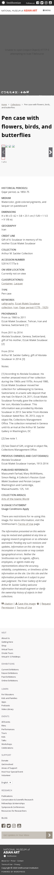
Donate (5, 760)
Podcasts (6, 705)
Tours (4, 733)
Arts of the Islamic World (15, 499)
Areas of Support (9, 768)
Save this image (27, 603)
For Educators (8, 694)
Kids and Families (9, 698)
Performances (8, 729)
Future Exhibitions (10, 673)
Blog (4, 817)
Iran (15, 307)
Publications (7, 796)
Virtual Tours (7, 649)
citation (8, 603)
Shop (4, 645)
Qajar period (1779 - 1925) (33, 307)
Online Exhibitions (10, 680)
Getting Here (7, 642)
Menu (48, 10)
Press (13, 861)
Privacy (17, 864)
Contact (20, 861)
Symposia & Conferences (13, 807)
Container (7, 283)
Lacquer (18, 283)
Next (50, 152)
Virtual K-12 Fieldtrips (11, 656)
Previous (3, 152)
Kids (3, 736)
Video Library (8, 709)
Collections (16, 104)
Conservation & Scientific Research (17, 799)
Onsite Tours (7, 653)
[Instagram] (46, 2)
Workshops (7, 744)
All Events (6, 722)
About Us (6, 638)
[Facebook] (37, 2)
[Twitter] (41, 2)
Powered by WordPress (13, 872)
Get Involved (7, 764)
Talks (4, 740)
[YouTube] (50, 2)
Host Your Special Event (12, 771)
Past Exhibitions (9, 676)
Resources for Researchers (14, 810)
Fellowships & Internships (13, 803)
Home (4, 104)
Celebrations (7, 748)
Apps (4, 702)
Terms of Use (25, 524)
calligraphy (8, 303)
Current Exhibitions (10, 669)
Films (4, 725)
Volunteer (6, 775)
